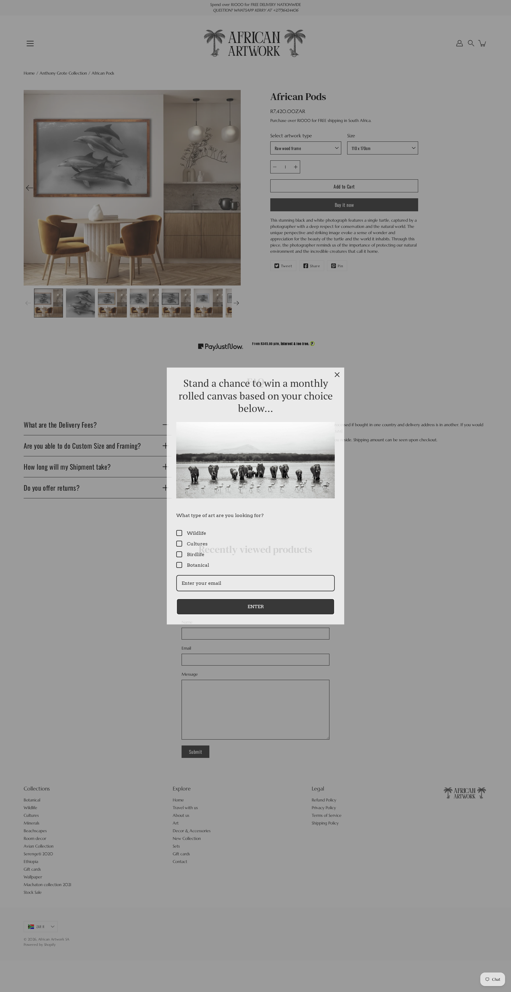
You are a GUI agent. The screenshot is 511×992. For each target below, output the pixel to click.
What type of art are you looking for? (219, 515)
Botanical (198, 565)
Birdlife (195, 554)
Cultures (197, 544)
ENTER (256, 606)
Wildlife (196, 533)
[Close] (337, 375)
